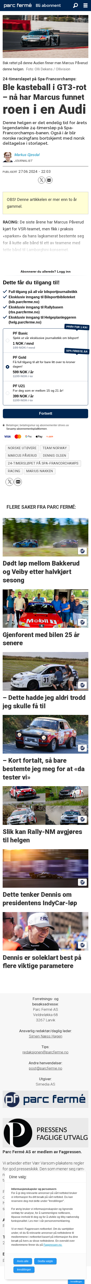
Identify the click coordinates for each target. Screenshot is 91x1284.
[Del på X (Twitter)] (41, 180)
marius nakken (39, 471)
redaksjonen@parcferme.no (45, 1052)
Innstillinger (76, 1281)
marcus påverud (22, 456)
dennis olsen (54, 456)
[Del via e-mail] (49, 180)
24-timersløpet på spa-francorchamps (43, 463)
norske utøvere (22, 448)
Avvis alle (22, 1261)
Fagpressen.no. (53, 1244)
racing (14, 471)
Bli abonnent (48, 5)
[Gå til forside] (18, 5)
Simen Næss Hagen (45, 1036)
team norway (55, 448)
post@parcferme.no (45, 1068)
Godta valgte (45, 1261)
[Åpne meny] (85, 5)
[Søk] (75, 5)
